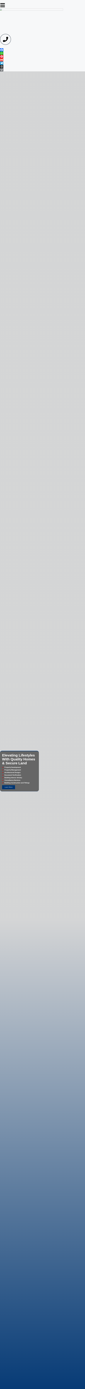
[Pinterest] (42, 56)
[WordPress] (42, 69)
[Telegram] (42, 63)
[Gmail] (42, 59)
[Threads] (42, 66)
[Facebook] (42, 50)
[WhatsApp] (42, 53)
